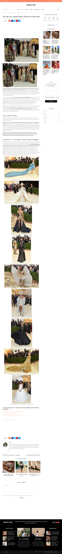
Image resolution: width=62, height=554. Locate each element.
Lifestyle (31, 9)
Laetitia (7, 18)
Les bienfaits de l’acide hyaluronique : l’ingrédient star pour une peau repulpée (11, 533)
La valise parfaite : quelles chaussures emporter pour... (8, 475)
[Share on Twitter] (15, 21)
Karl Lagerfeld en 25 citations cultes (10, 414)
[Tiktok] (8, 9)
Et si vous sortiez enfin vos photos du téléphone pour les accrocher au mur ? (46, 56)
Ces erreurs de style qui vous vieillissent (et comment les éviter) (11, 543)
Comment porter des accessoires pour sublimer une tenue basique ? (11, 538)
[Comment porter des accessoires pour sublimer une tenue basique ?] (5, 538)
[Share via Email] (19, 21)
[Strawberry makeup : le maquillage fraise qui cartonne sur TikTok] (55, 65)
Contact (40, 551)
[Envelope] (58, 522)
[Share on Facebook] (12, 21)
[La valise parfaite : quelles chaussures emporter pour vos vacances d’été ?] (9, 467)
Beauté (26, 9)
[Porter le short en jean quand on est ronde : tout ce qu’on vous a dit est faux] (22, 467)
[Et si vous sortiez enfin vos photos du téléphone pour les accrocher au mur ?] (47, 50)
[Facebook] (3, 9)
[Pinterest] (6, 9)
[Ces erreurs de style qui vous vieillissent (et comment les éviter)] (5, 544)
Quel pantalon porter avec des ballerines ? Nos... (34, 475)
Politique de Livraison (56, 552)
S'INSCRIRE (51, 101)
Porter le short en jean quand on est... (21, 475)
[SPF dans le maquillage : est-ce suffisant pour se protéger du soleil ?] (47, 35)
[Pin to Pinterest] (17, 21)
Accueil (18, 9)
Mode (22, 9)
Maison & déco (37, 9)
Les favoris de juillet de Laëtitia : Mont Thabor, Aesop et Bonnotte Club (55, 56)
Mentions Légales (48, 552)
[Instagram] (4, 9)
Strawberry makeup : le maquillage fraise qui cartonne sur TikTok (55, 71)
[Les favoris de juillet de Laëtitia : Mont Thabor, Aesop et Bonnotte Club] (55, 50)
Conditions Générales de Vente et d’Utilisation (50, 551)
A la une (51, 111)
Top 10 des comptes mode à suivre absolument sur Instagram (15, 415)
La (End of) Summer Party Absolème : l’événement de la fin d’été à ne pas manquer (46, 72)
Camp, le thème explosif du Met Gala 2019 (12, 412)
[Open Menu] (58, 9)
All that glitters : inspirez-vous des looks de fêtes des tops (14, 411)
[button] (4, 469)
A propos (36, 551)
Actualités (5, 419)
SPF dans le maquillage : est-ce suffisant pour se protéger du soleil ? (46, 42)
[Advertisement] (21, 30)
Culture (9, 419)
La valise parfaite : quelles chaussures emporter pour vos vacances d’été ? (55, 42)
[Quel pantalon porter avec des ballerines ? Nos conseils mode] (34, 467)
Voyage (43, 9)
